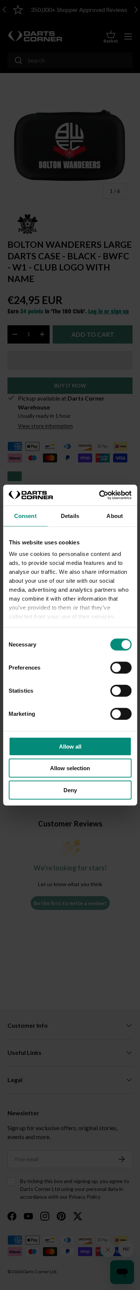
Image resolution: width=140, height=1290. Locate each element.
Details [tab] (70, 515)
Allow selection (70, 768)
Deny (70, 790)
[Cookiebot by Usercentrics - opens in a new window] (99, 495)
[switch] (120, 667)
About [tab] (114, 515)
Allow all (70, 746)
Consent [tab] (25, 515)
